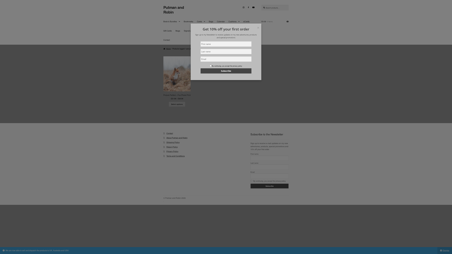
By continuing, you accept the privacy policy (226, 66)
